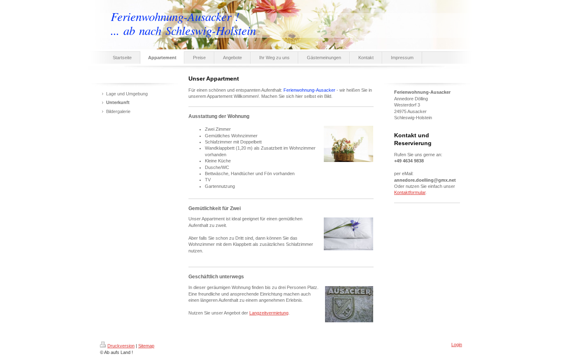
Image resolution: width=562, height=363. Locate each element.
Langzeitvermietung (268, 312)
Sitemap (146, 345)
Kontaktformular (409, 192)
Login (456, 344)
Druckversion (121, 345)
